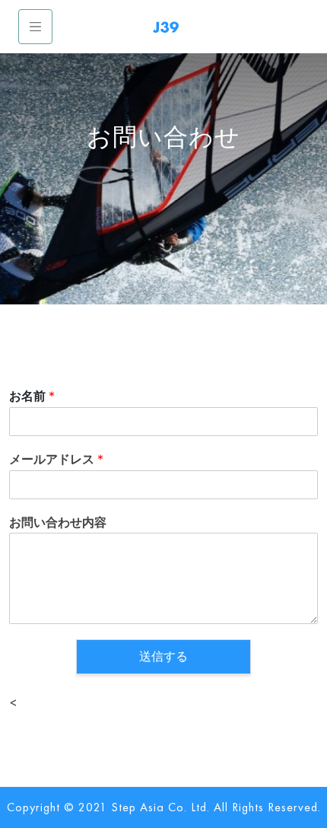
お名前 (32, 395)
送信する (163, 656)
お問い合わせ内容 (57, 522)
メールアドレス (56, 459)
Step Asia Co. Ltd (159, 807)
